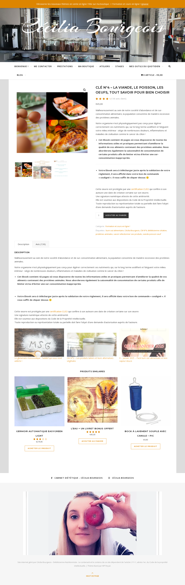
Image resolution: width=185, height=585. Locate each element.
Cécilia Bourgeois (92, 26)
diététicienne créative (157, 230)
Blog (20, 75)
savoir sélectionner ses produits (128, 234)
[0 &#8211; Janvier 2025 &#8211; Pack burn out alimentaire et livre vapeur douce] (144, 342)
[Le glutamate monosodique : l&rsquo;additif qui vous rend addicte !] (39, 342)
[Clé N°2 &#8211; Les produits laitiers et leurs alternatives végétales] (91, 342)
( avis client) (118, 98)
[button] (84, 89)
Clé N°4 (143, 230)
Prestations (65, 66)
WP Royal (106, 566)
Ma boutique (86, 66)
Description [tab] (23, 244)
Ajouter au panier (116, 215)
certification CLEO (140, 189)
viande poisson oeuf (152, 234)
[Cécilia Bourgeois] (92, 523)
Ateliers (105, 66)
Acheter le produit (39, 448)
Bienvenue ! (21, 66)
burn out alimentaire (115, 230)
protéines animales (104, 234)
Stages (119, 66)
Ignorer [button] (145, 3)
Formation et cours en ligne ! (118, 226)
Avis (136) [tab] (41, 244)
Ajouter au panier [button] (92, 441)
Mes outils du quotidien (144, 66)
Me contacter (43, 66)
